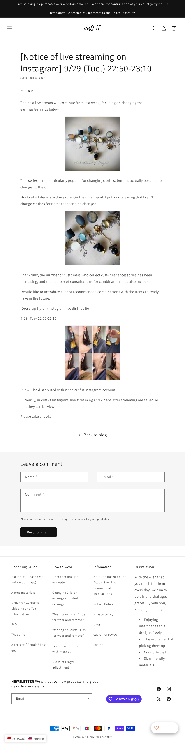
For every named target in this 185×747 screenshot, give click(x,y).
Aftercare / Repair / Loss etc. (28, 647)
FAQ (14, 624)
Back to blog (95, 434)
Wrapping (18, 634)
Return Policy (103, 604)
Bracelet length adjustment (63, 664)
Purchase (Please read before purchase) (27, 579)
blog (96, 624)
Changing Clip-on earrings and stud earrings (65, 598)
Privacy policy (103, 614)
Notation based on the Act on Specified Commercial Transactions (110, 585)
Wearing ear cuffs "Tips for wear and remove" (69, 633)
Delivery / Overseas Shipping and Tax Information (25, 608)
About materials (23, 592)
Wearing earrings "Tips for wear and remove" (68, 617)
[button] (9, 28)
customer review (105, 634)
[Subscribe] (87, 698)
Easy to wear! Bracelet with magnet (68, 649)
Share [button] (29, 91)
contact (98, 645)
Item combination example (65, 579)
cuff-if (85, 736)
